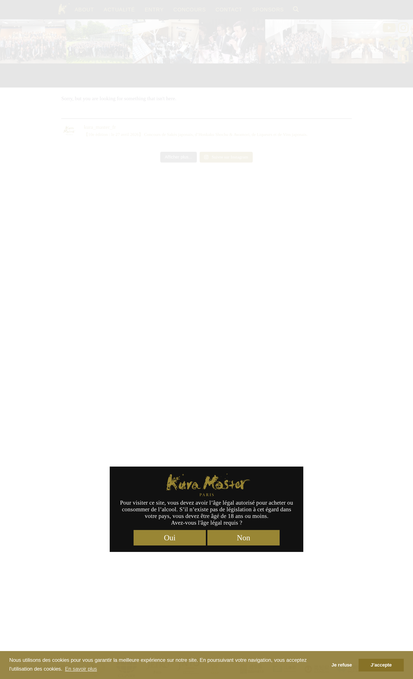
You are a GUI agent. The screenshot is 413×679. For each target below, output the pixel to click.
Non (243, 537)
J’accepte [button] (381, 665)
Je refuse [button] (341, 665)
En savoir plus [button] (81, 669)
